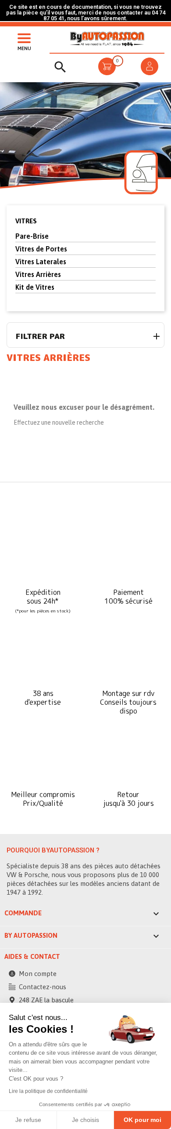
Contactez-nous (42, 987)
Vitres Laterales (40, 262)
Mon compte (38, 973)
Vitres (26, 221)
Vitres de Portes (41, 249)
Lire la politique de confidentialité (48, 1091)
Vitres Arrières (38, 274)
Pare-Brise (32, 236)
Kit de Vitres (34, 287)
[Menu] (22, 37)
